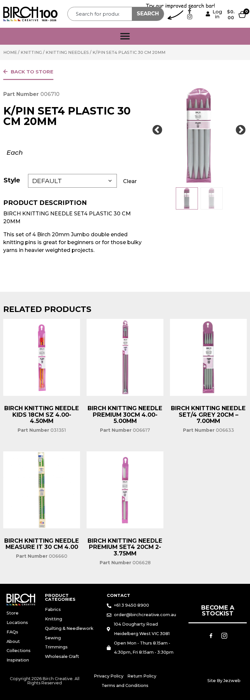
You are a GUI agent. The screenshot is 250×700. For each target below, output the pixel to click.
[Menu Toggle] (125, 36)
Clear (130, 181)
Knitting (31, 52)
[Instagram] (190, 17)
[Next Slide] (241, 130)
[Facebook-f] (190, 11)
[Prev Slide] (157, 130)
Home (10, 52)
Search (148, 13)
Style (12, 180)
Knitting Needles (67, 52)
